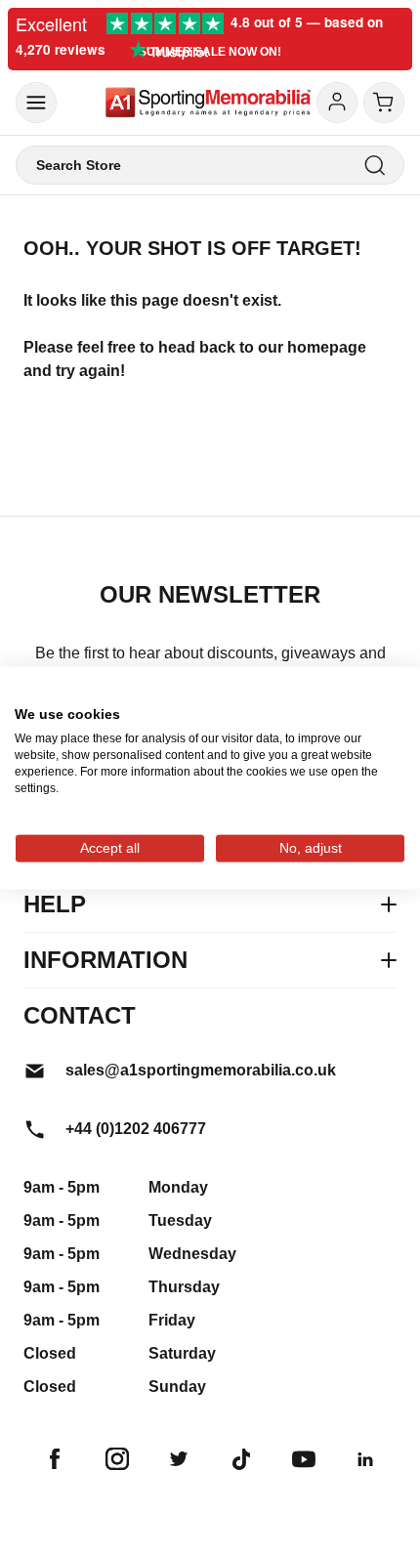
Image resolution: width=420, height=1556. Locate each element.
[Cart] (383, 102)
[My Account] (336, 102)
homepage (326, 347)
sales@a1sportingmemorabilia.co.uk (200, 1070)
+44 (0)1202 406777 (135, 1128)
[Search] (374, 165)
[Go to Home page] (208, 102)
